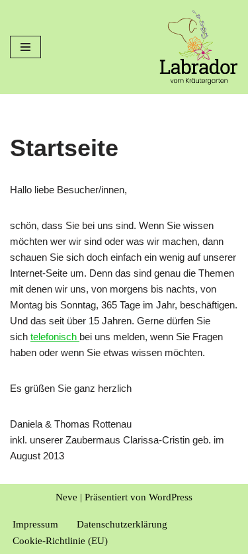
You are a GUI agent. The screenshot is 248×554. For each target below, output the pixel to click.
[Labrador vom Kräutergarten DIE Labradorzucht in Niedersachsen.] (198, 47)
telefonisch (54, 336)
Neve (66, 497)
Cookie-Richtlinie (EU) (60, 540)
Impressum (35, 524)
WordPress (170, 497)
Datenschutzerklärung (122, 524)
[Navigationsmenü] (25, 47)
